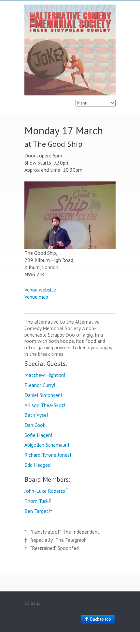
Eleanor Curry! (39, 385)
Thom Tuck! (37, 501)
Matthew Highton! (44, 375)
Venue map (36, 296)
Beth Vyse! (36, 415)
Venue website (40, 289)
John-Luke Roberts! (45, 491)
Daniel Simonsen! (43, 395)
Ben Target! (37, 511)
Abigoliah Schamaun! (46, 444)
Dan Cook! (35, 425)
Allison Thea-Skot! (44, 405)
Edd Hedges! (37, 465)
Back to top (100, 619)
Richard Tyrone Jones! (47, 455)
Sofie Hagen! (38, 435)
